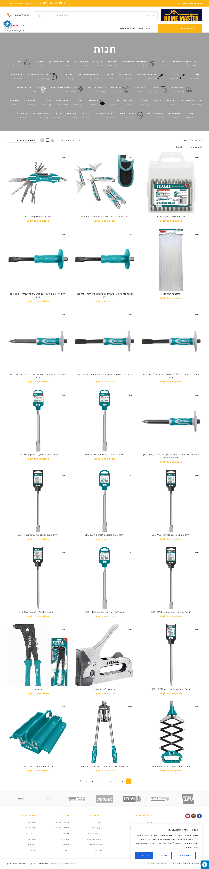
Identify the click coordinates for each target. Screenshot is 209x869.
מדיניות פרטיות (95, 833)
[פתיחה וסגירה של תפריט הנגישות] (7, 24)
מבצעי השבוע (62, 822)
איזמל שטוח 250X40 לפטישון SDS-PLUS (38, 454)
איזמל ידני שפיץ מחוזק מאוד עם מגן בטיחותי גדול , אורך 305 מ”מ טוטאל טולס (171, 456)
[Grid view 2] (52, 140)
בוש (67, 850)
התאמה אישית (184, 855)
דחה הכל (163, 855)
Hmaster (43, 863)
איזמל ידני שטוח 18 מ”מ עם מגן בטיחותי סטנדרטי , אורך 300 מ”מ (38, 295)
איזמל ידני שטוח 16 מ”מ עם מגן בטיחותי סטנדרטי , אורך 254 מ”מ (105, 295)
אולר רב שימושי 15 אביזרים (38, 216)
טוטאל (66, 844)
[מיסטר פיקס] (77, 799)
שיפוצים (32, 844)
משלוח (99, 822)
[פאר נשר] (160, 799)
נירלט (66, 833)
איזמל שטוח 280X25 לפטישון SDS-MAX (171, 534)
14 (92, 781)
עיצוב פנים (31, 827)
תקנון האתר (96, 827)
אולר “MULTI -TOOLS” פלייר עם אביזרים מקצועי (104, 216)
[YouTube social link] (187, 816)
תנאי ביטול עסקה (94, 839)
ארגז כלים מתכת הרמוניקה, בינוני (38, 766)
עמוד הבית (197, 140)
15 (86, 781)
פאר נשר (65, 839)
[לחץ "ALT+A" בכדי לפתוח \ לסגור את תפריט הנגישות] (205, 864)
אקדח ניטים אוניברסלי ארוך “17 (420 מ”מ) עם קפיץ (104, 766)
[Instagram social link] (193, 816)
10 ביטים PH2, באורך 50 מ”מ (171, 216)
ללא (49, 798)
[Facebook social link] (65, 3)
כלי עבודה (31, 833)
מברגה (33, 850)
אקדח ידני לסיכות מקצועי (104, 689)
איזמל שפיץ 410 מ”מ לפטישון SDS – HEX (171, 689)
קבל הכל (144, 855)
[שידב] (188, 799)
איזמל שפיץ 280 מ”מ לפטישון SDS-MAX (38, 612)
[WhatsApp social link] (51, 3)
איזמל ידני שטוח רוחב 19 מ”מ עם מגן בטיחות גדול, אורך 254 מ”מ (104, 376)
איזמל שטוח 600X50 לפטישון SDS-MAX (171, 612)
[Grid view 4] (42, 140)
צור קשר (98, 850)
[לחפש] (38, 15)
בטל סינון (194, 147)
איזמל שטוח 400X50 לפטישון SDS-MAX (104, 534)
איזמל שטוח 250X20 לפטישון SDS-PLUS (104, 454)
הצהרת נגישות (95, 844)
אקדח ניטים (38, 689)
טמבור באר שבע (61, 827)
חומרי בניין (31, 822)
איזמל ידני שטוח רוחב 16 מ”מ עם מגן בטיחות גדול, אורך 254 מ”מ (171, 376)
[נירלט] (132, 799)
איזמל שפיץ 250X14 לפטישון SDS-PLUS (104, 612)
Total (179, 147)
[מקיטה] (104, 799)
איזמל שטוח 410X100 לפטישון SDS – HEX (38, 534)
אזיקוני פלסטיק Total (171, 293)
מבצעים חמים (14, 25)
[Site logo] (181, 15)
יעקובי (21, 798)
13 (98, 781)
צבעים (149, 822)
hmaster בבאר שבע (16, 863)
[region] (166, 843)
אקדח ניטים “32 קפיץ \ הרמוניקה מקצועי (171, 766)
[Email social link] (60, 3)
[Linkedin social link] (56, 3)
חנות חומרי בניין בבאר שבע (180, 863)
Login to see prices (171, 220)
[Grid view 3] (47, 140)
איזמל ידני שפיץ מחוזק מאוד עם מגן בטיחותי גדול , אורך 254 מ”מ (38, 376)
